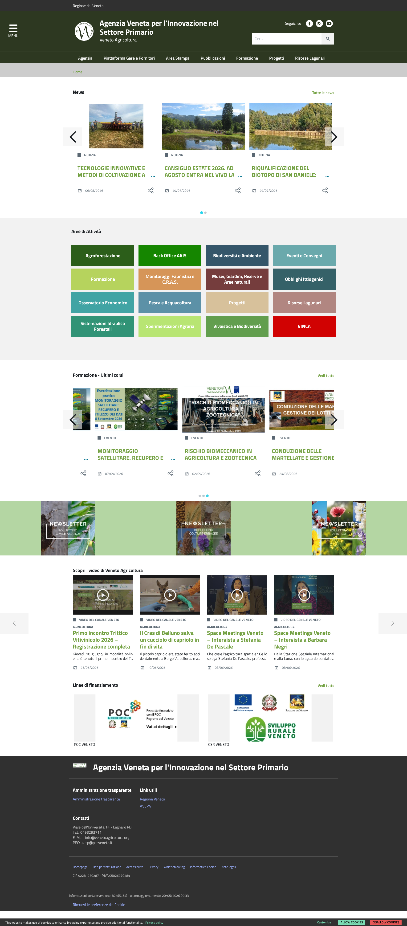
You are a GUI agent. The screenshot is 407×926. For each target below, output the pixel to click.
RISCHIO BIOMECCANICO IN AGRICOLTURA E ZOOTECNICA (200, 454)
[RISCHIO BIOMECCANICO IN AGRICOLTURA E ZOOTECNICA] (203, 409)
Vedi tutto (326, 375)
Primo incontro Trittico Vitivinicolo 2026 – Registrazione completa (101, 639)
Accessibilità (134, 866)
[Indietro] (72, 136)
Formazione (247, 58)
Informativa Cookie (203, 866)
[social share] (150, 190)
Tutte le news (323, 92)
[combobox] (293, 39)
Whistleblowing (174, 866)
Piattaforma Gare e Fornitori (130, 58)
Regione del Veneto (88, 5)
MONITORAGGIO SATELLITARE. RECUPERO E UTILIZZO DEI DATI (110, 458)
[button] (13, 31)
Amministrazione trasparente (96, 799)
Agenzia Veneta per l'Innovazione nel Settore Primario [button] (190, 767)
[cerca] (327, 38)
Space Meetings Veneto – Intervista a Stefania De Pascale (235, 639)
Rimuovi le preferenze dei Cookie (99, 904)
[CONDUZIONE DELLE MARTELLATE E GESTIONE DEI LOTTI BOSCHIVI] (290, 409)
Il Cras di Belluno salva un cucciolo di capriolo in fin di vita (169, 639)
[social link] (309, 23)
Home (77, 72)
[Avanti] (334, 136)
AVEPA (145, 806)
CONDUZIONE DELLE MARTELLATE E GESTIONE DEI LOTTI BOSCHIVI (283, 458)
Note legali (228, 866)
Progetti (277, 58)
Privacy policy (154, 922)
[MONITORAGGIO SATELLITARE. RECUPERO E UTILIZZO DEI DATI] (116, 409)
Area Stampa (178, 58)
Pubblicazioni (213, 58)
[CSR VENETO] (270, 718)
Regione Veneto (152, 799)
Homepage (80, 866)
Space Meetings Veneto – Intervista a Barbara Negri (302, 639)
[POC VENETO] (136, 718)
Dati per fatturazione (107, 866)
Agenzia (85, 58)
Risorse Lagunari (310, 58)
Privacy (153, 866)
